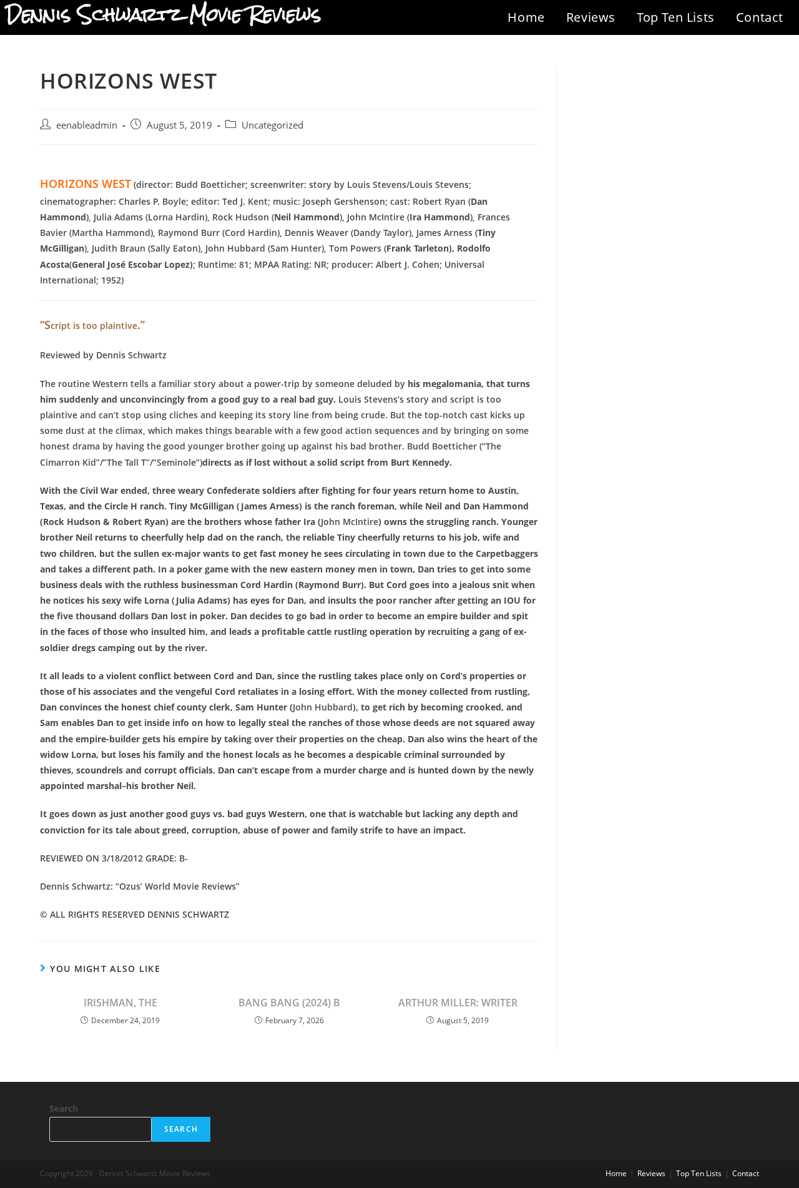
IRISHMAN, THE (120, 1002)
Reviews (590, 17)
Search (63, 1108)
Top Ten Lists (676, 17)
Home (525, 17)
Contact (759, 17)
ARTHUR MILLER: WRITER (457, 1002)
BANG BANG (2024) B (289, 1002)
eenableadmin (86, 125)
